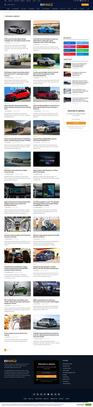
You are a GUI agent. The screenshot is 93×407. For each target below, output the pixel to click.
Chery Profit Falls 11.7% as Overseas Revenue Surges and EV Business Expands (80, 91)
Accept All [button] (88, 404)
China (38, 8)
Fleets (75, 8)
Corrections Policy (67, 368)
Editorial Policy (66, 366)
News (34, 233)
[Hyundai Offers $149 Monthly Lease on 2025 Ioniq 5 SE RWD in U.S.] (46, 127)
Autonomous (46, 8)
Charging (31, 8)
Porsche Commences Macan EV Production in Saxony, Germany (17, 236)
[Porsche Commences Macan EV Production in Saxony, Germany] (17, 224)
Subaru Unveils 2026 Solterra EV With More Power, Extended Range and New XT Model (17, 139)
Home (5, 0)
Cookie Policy (66, 377)
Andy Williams (37, 303)
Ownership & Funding (67, 363)
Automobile (15, 8)
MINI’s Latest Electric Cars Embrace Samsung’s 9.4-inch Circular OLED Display (46, 300)
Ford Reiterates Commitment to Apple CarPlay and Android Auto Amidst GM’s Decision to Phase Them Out (16, 268)
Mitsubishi (6, 168)
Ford (34, 103)
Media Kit (22, 0)
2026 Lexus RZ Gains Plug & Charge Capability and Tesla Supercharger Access (17, 39)
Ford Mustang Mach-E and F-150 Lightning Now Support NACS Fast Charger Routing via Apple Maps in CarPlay (46, 203)
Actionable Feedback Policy (69, 372)
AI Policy (65, 374)
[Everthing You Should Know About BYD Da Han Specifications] (67, 74)
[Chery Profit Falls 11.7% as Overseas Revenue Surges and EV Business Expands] (67, 91)
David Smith (7, 337)
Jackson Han (36, 77)
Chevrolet (7, 103)
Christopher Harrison (38, 338)
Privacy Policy (75, 128)
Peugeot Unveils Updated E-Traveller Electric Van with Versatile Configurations (45, 267)
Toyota (35, 70)
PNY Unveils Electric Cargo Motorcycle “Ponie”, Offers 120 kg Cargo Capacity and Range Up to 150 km (17, 301)
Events (39, 0)
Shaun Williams (8, 111)
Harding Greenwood (9, 77)
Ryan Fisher (36, 270)
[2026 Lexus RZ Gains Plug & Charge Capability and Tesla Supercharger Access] (17, 27)
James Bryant (37, 142)
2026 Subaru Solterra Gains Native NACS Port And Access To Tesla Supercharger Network (16, 74)
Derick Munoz (37, 44)
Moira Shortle (8, 142)
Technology (36, 168)
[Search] (88, 9)
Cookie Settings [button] (80, 404)
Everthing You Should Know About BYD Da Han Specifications (79, 74)
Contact (34, 0)
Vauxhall (35, 331)
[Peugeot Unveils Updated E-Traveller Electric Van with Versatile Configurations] (46, 255)
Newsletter (28, 0)
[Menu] (5, 4)
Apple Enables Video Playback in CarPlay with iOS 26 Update (45, 171)
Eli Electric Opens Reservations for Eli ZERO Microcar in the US (46, 236)
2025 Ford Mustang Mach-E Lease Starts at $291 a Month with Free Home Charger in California (46, 107)
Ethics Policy (66, 381)
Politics (62, 8)
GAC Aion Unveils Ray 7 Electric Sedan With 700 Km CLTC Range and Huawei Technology (80, 99)
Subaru (6, 70)
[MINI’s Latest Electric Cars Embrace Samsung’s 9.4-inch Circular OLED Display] (46, 288)
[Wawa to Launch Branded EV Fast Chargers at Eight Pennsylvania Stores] (67, 65)
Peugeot (35, 264)
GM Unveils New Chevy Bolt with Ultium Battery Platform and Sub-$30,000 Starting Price (17, 107)
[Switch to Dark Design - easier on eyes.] (88, 0)
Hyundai (35, 136)
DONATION (85, 4)
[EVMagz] (46, 4)
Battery (23, 8)
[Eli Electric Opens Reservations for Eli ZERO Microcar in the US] (46, 224)
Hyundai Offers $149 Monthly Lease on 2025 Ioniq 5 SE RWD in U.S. (45, 139)
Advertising (16, 0)
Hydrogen (55, 8)
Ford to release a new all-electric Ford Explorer (15, 334)
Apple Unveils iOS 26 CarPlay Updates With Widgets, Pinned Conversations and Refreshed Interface (17, 203)
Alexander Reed (37, 111)
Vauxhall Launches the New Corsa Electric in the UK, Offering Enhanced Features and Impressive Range (46, 335)
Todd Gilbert (8, 42)
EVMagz (52, 402)
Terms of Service (66, 383)
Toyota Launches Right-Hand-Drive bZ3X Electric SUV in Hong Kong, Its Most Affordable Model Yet (45, 74)
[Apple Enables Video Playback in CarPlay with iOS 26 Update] (46, 159)
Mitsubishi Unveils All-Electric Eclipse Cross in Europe (15, 171)
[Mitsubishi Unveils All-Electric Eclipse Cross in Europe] (17, 159)
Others (82, 8)
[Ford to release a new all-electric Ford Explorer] (17, 322)
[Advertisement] (76, 24)
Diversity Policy (66, 379)
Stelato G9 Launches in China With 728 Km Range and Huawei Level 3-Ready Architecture (80, 82)
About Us (10, 0)
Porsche (6, 233)
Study (69, 8)
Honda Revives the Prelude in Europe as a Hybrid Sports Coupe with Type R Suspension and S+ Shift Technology (45, 40)
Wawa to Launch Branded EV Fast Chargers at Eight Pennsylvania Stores (79, 65)
